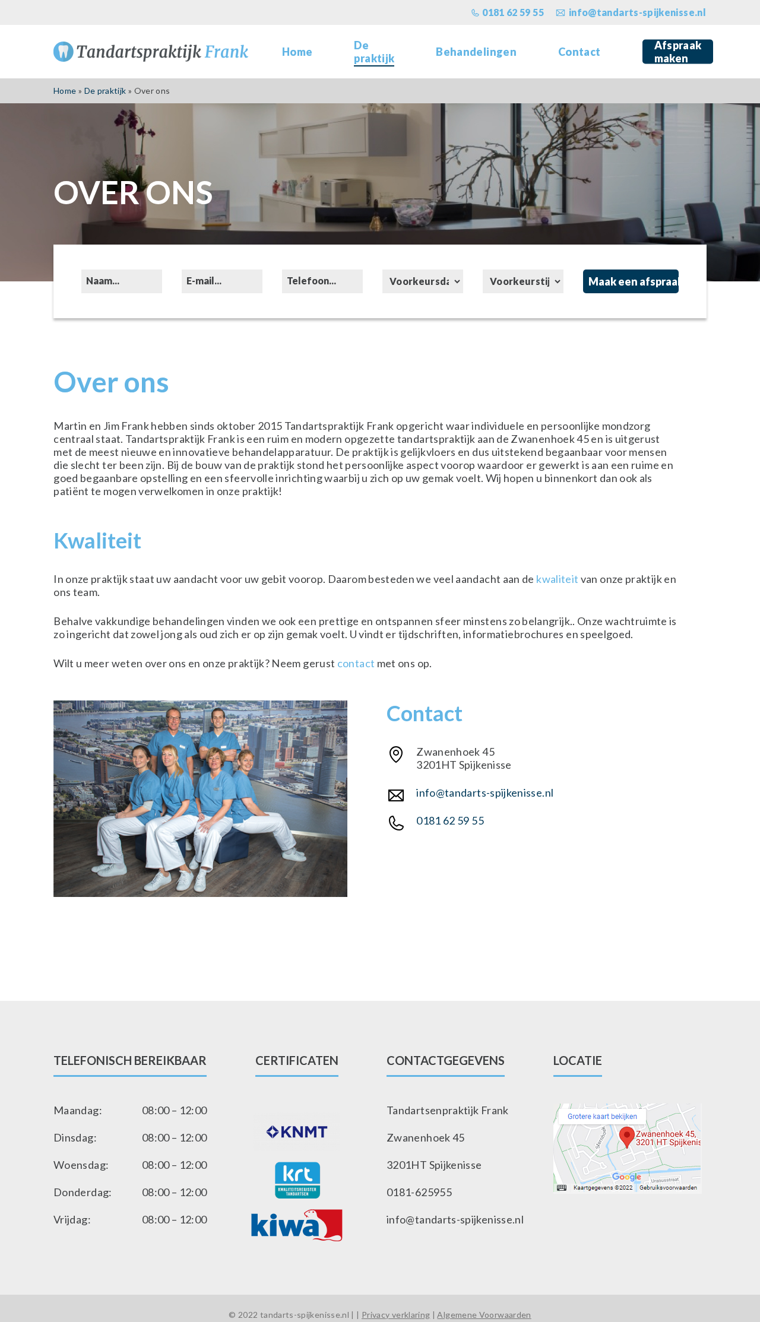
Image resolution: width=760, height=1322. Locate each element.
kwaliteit (558, 578)
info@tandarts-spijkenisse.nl (484, 792)
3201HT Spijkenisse (434, 1164)
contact (357, 663)
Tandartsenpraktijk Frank (448, 1110)
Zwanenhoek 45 (426, 1137)
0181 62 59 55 (450, 820)
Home (64, 90)
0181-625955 (419, 1192)
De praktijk (105, 90)
